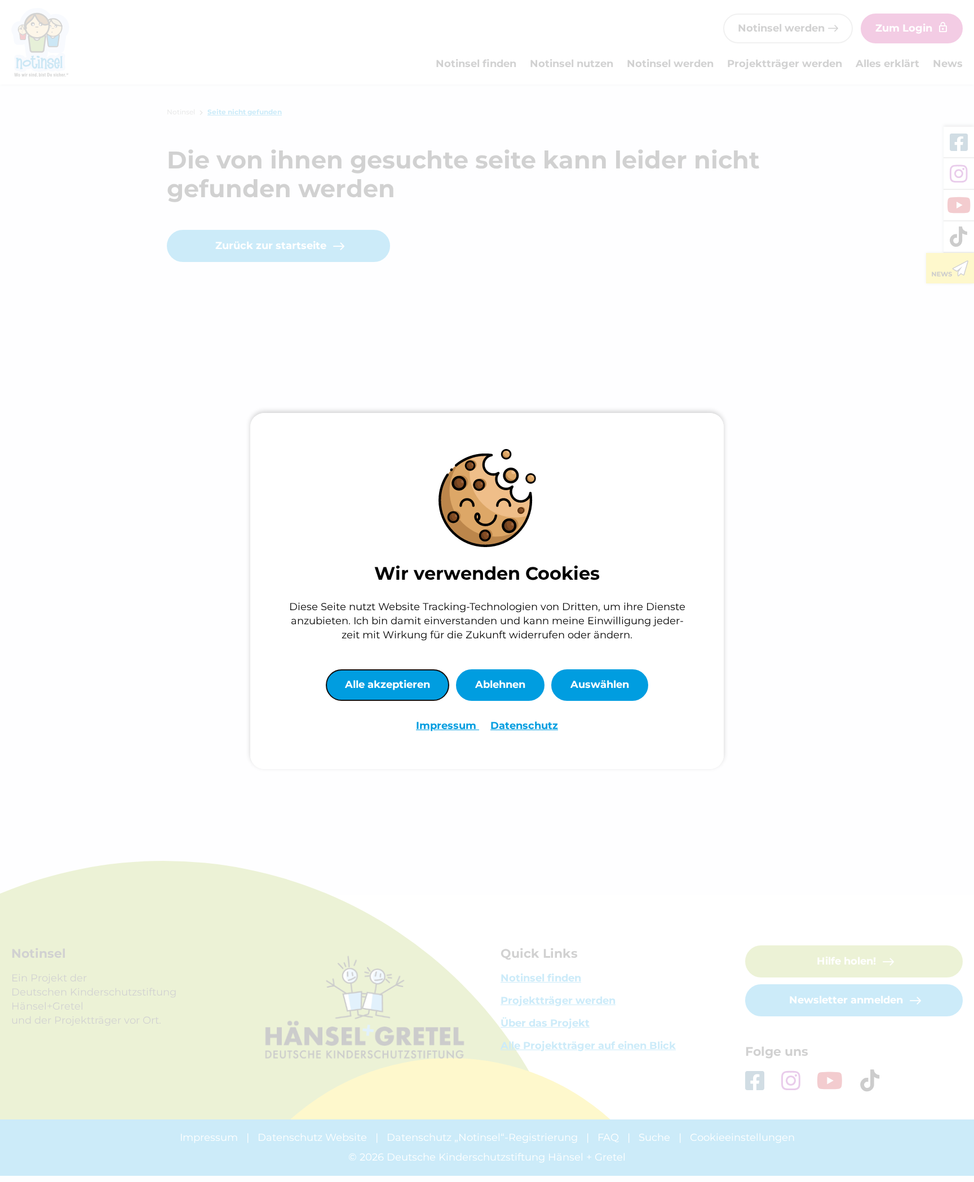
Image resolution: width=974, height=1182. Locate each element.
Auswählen (599, 684)
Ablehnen (500, 684)
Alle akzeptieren (387, 684)
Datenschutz (524, 725)
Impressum (447, 725)
